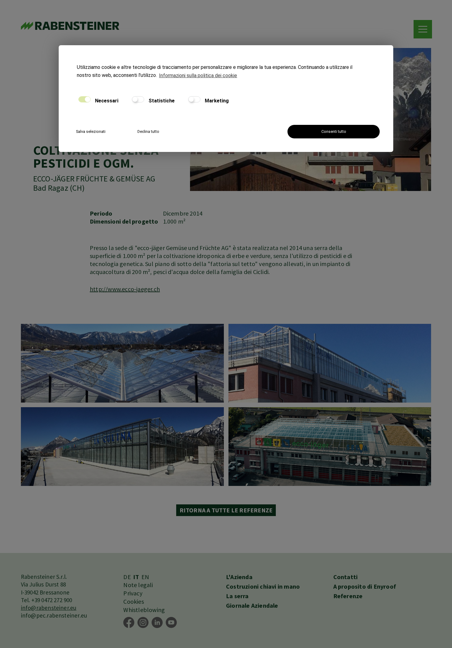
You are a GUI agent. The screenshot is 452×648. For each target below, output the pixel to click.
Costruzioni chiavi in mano (263, 586)
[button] (423, 29)
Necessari (106, 101)
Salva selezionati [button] (90, 131)
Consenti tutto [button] (333, 131)
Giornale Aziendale (252, 605)
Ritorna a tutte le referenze (226, 510)
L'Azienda (239, 577)
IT (136, 577)
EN (145, 577)
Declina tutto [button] (148, 131)
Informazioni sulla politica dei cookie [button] (198, 75)
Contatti (345, 577)
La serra (237, 596)
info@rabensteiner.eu (49, 607)
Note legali (138, 585)
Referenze (348, 596)
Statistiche (161, 101)
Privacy (132, 593)
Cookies (133, 601)
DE (127, 577)
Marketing (216, 101)
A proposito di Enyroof (364, 586)
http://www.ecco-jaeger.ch (125, 289)
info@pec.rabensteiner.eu (54, 615)
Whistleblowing (144, 610)
